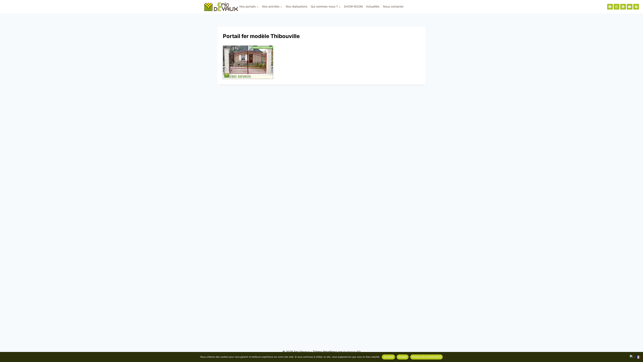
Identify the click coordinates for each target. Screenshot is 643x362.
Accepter (388, 356)
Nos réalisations (296, 6)
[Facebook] (610, 7)
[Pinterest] (636, 7)
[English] (633, 357)
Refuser (402, 356)
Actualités (372, 6)
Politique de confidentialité (426, 356)
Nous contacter (393, 6)
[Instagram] (616, 7)
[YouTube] (629, 7)
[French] (638, 357)
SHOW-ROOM (353, 6)
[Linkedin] (623, 7)
